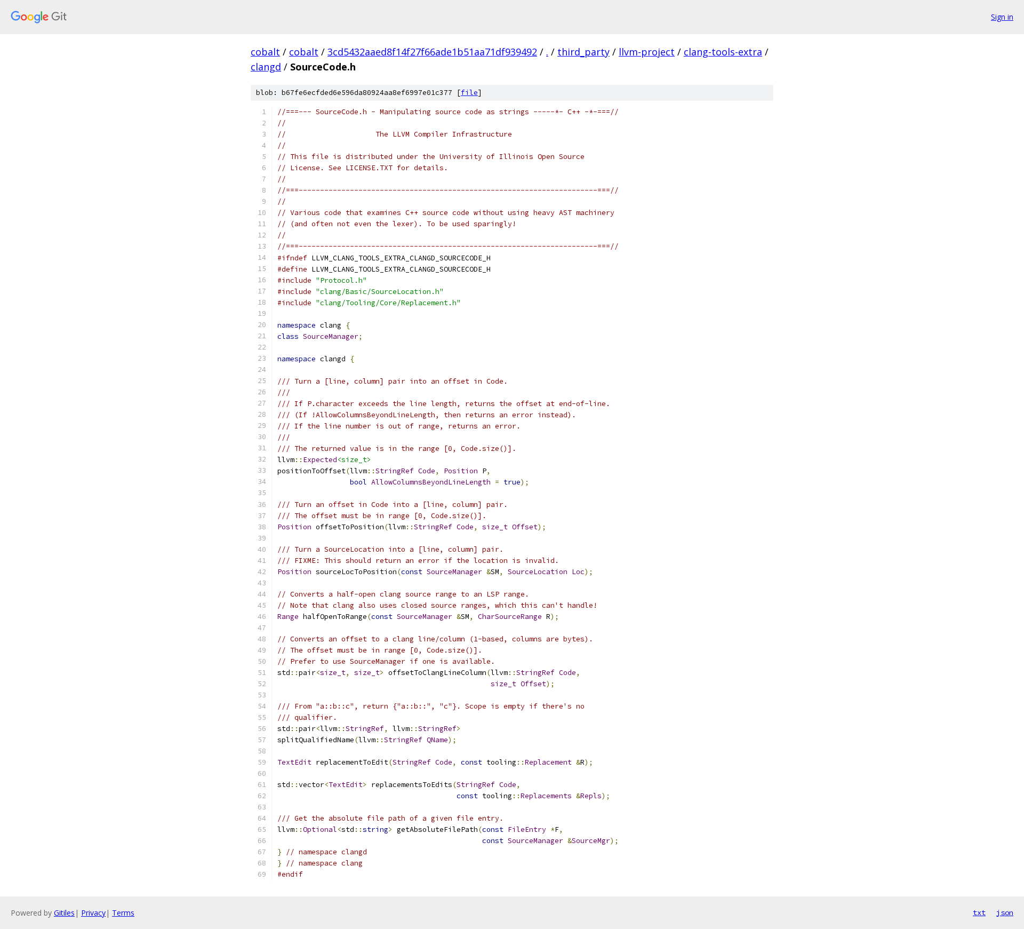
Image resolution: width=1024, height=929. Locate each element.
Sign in (1002, 17)
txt (979, 912)
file (469, 92)
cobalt (265, 51)
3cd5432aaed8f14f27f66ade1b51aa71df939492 (432, 51)
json (1004, 912)
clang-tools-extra (723, 51)
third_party (583, 51)
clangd (266, 66)
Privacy (93, 913)
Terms (123, 913)
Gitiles (64, 913)
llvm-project (647, 51)
